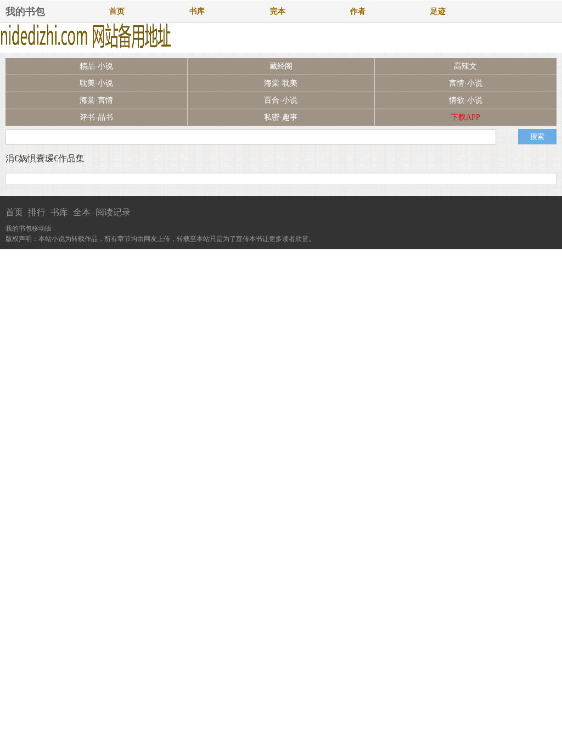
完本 (277, 11)
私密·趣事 (280, 117)
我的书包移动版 (28, 228)
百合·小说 (280, 100)
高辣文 (465, 66)
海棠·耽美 (280, 83)
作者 (358, 11)
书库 (197, 11)
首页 (117, 11)
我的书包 (25, 11)
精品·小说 (96, 66)
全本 (82, 212)
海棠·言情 (96, 100)
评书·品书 (96, 117)
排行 (37, 212)
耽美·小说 (96, 83)
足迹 (438, 11)
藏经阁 (281, 66)
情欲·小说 (465, 100)
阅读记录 (113, 212)
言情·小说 (465, 83)
